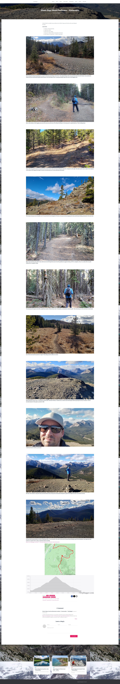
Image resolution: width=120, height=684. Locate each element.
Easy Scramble (50, 598)
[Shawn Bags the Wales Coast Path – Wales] (60, 660)
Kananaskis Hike (49, 600)
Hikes (76, 1)
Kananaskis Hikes (52, 595)
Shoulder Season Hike (55, 600)
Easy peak (45, 598)
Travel (53, 1)
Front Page (84, 1)
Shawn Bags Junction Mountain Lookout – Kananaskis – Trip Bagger (57, 611)
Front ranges (55, 598)
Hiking (58, 598)
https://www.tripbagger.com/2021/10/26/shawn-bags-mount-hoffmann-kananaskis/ (56, 615)
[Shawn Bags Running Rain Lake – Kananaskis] (41, 660)
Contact (80, 1)
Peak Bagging (71, 1)
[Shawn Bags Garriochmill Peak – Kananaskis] (78, 660)
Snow (57, 1)
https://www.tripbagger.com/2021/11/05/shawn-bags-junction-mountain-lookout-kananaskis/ (43, 542)
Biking (61, 1)
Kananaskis (44, 600)
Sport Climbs (65, 1)
